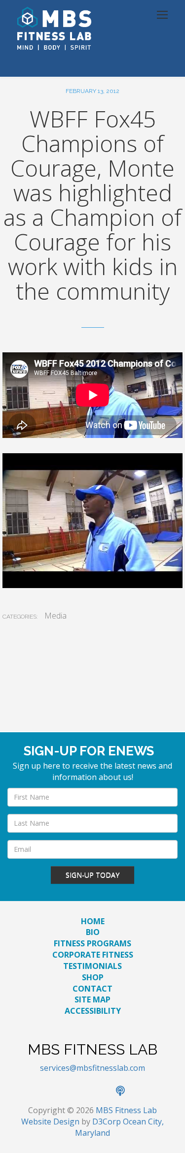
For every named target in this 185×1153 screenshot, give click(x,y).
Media (55, 615)
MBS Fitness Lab (126, 1110)
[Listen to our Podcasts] (125, 1091)
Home (93, 921)
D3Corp (106, 1121)
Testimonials (92, 966)
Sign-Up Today (92, 874)
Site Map (92, 999)
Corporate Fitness (92, 954)
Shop (93, 977)
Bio (93, 932)
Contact (92, 988)
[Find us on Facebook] (61, 1091)
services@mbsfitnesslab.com (92, 1067)
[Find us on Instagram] (104, 1091)
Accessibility (93, 1010)
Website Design (50, 1121)
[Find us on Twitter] (82, 1091)
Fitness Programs (92, 943)
